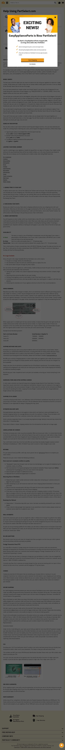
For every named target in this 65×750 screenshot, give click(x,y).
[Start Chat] (61, 745)
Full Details (32, 64)
